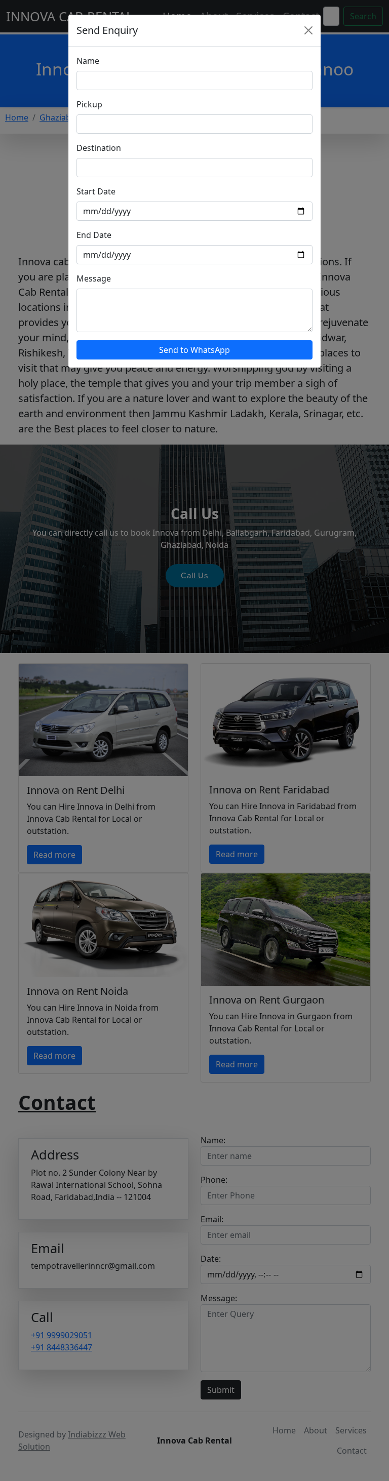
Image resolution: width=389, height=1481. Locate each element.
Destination (98, 147)
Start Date (95, 191)
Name (87, 60)
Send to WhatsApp (194, 349)
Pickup (89, 104)
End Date (93, 235)
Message (93, 278)
